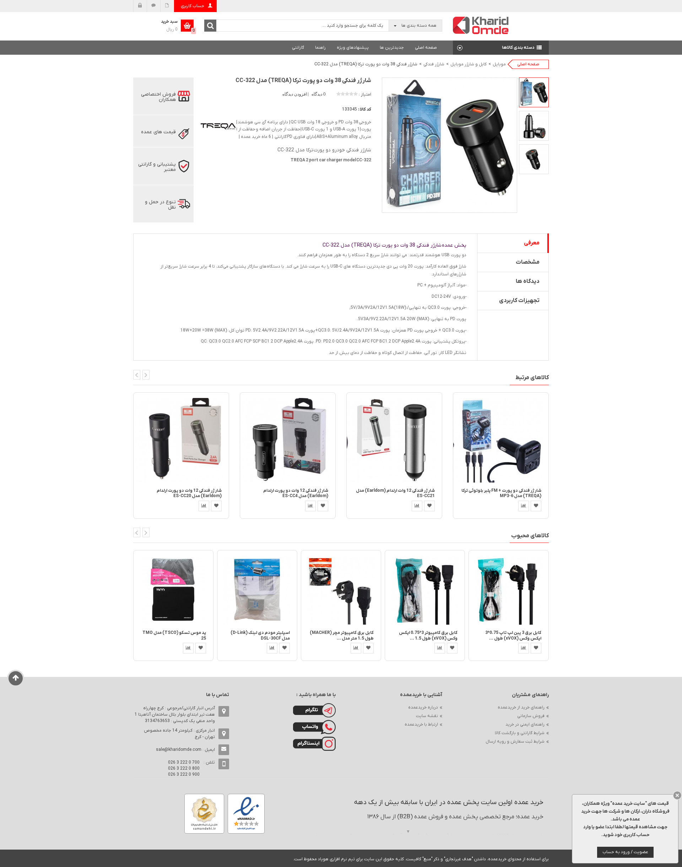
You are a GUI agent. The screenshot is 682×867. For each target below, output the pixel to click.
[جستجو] (210, 26)
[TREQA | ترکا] (218, 126)
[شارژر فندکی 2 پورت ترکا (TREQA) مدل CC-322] (534, 92)
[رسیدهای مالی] (167, 6)
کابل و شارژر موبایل (468, 64)
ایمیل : (185, 750)
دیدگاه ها (528, 281)
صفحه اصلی (426, 47)
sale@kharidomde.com (178, 750)
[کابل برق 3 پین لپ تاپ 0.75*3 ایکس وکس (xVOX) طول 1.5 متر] (508, 590)
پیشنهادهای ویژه (353, 47)
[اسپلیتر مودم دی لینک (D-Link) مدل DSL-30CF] (257, 590)
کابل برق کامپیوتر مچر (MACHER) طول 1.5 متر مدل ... (342, 635)
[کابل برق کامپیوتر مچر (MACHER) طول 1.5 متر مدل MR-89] (341, 590)
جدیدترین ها (392, 47)
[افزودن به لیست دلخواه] (216, 506)
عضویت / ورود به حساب (625, 852)
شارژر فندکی (433, 64)
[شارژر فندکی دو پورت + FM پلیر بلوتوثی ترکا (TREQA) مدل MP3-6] (501, 440)
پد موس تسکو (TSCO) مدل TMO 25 (174, 635)
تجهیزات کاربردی (519, 300)
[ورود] (140, 6)
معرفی (532, 243)
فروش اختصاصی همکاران (158, 97)
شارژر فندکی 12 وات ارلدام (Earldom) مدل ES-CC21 (395, 493)
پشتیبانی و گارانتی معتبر (157, 167)
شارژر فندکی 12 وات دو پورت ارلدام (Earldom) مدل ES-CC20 (189, 493)
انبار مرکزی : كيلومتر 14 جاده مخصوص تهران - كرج (179, 734)
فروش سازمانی (531, 716)
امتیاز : (365, 94)
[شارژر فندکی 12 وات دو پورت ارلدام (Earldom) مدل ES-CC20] (181, 440)
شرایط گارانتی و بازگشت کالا (520, 733)
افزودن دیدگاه (295, 94)
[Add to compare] (204, 506)
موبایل (499, 64)
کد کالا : (364, 109)
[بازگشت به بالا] (15, 678)
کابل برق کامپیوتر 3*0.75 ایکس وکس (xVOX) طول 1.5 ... (428, 635)
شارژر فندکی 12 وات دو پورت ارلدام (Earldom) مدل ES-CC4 (295, 493)
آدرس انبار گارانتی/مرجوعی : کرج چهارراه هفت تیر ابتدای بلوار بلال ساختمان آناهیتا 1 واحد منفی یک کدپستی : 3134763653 (175, 714)
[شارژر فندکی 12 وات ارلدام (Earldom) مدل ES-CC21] (394, 440)
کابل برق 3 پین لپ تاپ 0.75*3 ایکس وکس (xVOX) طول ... (513, 635)
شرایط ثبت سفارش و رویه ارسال (515, 741)
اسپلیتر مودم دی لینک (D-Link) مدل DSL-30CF (260, 635)
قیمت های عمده (158, 132)
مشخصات (528, 262)
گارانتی (298, 47)
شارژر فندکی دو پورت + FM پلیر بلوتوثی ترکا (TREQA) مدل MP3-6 (501, 493)
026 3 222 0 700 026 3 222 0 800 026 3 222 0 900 (184, 768)
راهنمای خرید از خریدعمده (521, 707)
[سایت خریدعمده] (481, 25)
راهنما (320, 47)
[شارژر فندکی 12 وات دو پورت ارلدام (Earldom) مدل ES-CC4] (287, 440)
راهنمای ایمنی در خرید (525, 724)
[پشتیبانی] (153, 6)
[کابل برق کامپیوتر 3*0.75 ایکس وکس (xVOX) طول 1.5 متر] (424, 590)
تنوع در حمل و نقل (160, 205)
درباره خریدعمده (423, 707)
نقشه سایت (427, 716)
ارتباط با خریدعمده (421, 724)
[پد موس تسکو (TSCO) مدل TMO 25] (173, 590)
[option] (534, 92)
